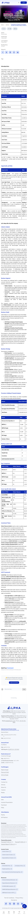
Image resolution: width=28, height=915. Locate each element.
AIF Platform (4, 817)
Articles (3, 784)
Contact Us (4, 782)
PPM (2, 799)
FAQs (2, 807)
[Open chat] (24, 906)
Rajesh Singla (4, 769)
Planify (3, 815)
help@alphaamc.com (10, 720)
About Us (3, 787)
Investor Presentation (7, 802)
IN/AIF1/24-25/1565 (13, 749)
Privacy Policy (19, 897)
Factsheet (4, 805)
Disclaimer (14, 900)
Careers (3, 790)
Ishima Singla (4, 775)
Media (3, 792)
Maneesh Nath (5, 772)
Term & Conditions (9, 897)
